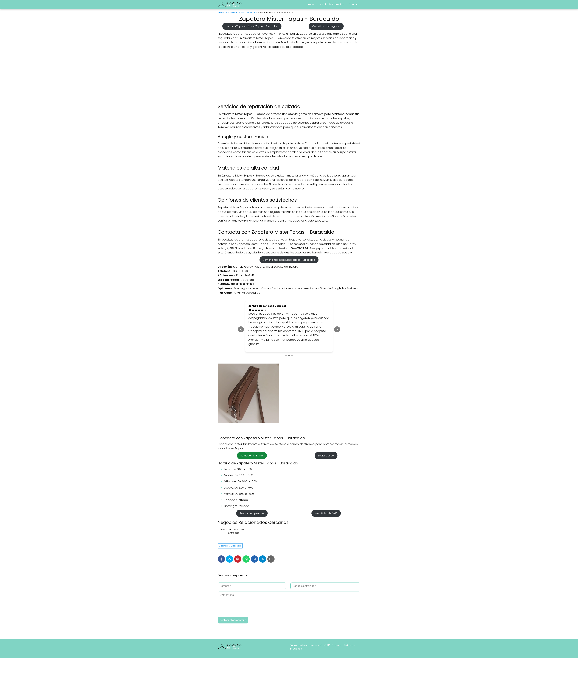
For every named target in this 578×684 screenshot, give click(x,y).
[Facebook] (221, 533)
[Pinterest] (237, 533)
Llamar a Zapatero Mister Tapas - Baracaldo (289, 259)
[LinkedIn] (254, 533)
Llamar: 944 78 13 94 (252, 429)
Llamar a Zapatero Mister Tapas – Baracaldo (252, 26)
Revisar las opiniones (252, 487)
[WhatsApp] (246, 533)
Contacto (354, 4)
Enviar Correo (326, 429)
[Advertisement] (289, 76)
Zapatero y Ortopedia (230, 519)
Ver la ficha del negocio (326, 26)
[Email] (271, 533)
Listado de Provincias (331, 4)
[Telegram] (262, 533)
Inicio (311, 4)
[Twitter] (229, 533)
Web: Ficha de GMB (326, 487)
